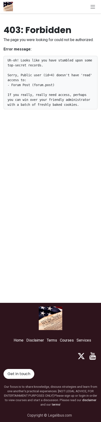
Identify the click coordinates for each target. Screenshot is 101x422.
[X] (81, 356)
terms (56, 404)
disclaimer (89, 400)
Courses (67, 340)
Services (84, 340)
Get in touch (19, 373)
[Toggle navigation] (92, 6)
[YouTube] (93, 356)
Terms (52, 340)
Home (18, 340)
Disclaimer (35, 340)
